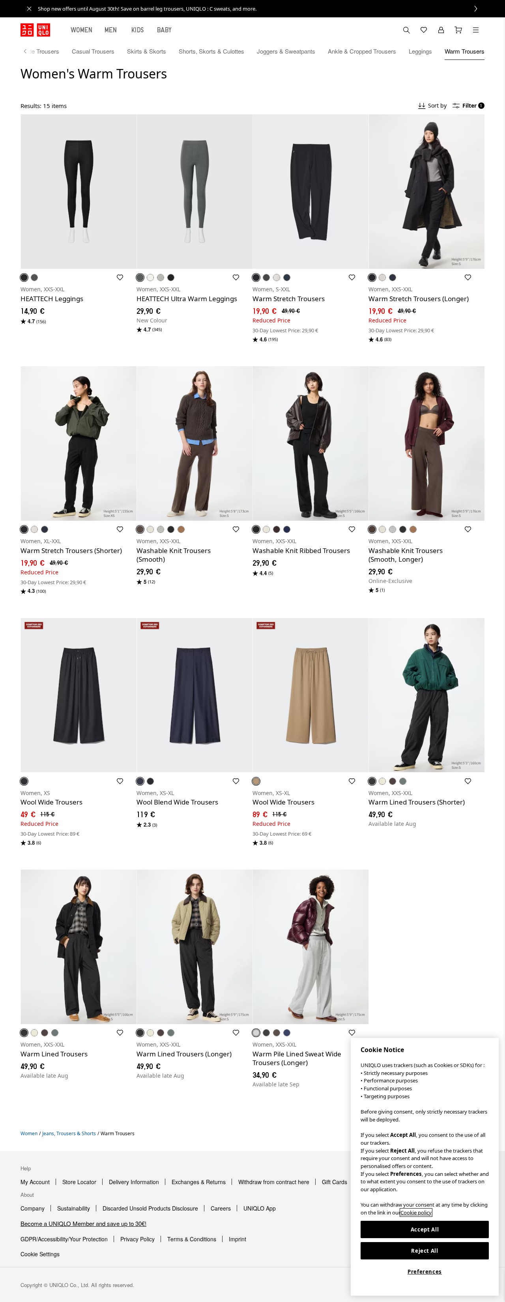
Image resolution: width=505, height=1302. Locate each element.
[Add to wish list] (120, 277)
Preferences (425, 1271)
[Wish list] (423, 30)
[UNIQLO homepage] (35, 30)
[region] (425, 1167)
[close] (29, 8)
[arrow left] (29, 51)
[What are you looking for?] (406, 30)
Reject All (424, 1250)
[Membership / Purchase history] (441, 30)
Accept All (425, 1229)
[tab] (82, 30)
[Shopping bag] (458, 30)
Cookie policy (416, 1212)
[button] (79, 191)
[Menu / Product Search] (475, 30)
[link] (261, 8)
